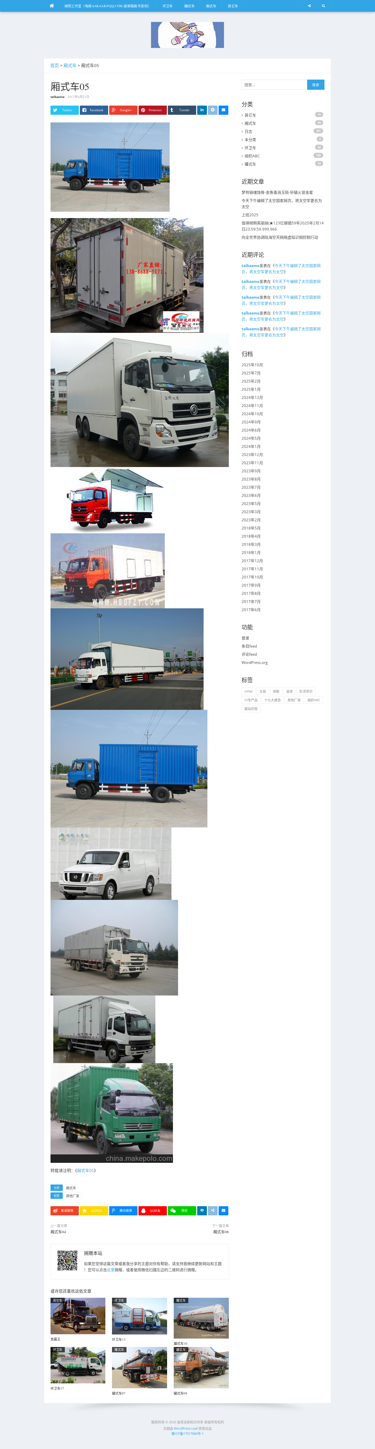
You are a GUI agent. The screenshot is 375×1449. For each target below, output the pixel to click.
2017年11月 (252, 568)
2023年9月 (251, 470)
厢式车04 (58, 1231)
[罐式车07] (139, 1367)
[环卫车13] (139, 1315)
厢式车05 (85, 1170)
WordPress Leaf (186, 1428)
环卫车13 (119, 1339)
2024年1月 (251, 446)
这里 (111, 1269)
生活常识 (305, 691)
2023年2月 (251, 519)
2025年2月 (251, 381)
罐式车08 (180, 1393)
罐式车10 (180, 1343)
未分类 (250, 139)
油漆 (289, 691)
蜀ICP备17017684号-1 (187, 1433)
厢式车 (211, 6)
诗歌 (276, 691)
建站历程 (251, 708)
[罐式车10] (201, 1317)
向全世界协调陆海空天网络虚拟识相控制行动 (280, 237)
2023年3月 (251, 511)
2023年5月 (251, 503)
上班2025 (250, 214)
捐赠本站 (93, 1253)
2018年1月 (251, 552)
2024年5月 (251, 438)
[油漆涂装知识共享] (187, 34)
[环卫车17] (78, 1364)
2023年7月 (251, 487)
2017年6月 (251, 609)
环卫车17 (57, 1388)
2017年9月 (251, 585)
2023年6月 (251, 495)
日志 (248, 131)
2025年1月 (251, 389)
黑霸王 (55, 1339)
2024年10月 (252, 413)
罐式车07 (119, 1393)
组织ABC (252, 155)
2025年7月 (251, 372)
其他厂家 (72, 1195)
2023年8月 (251, 479)
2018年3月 (251, 544)
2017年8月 (251, 593)
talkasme (58, 97)
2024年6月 (251, 430)
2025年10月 (252, 364)
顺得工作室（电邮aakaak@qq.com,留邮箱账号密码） (108, 6)
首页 (54, 65)
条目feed (249, 646)
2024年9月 (251, 421)
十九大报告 (272, 700)
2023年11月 (252, 462)
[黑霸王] (78, 1315)
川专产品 (251, 700)
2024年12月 (252, 397)
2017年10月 (252, 576)
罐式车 (189, 6)
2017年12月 (252, 560)
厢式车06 (221, 1231)
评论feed (249, 654)
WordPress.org (255, 662)
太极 (262, 691)
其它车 (233, 6)
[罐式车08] (201, 1367)
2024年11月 (252, 405)
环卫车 (168, 6)
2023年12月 (252, 454)
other (248, 691)
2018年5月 (251, 528)
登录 (245, 637)
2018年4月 (251, 536)
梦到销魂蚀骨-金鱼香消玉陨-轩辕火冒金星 (277, 192)
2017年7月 (251, 601)
